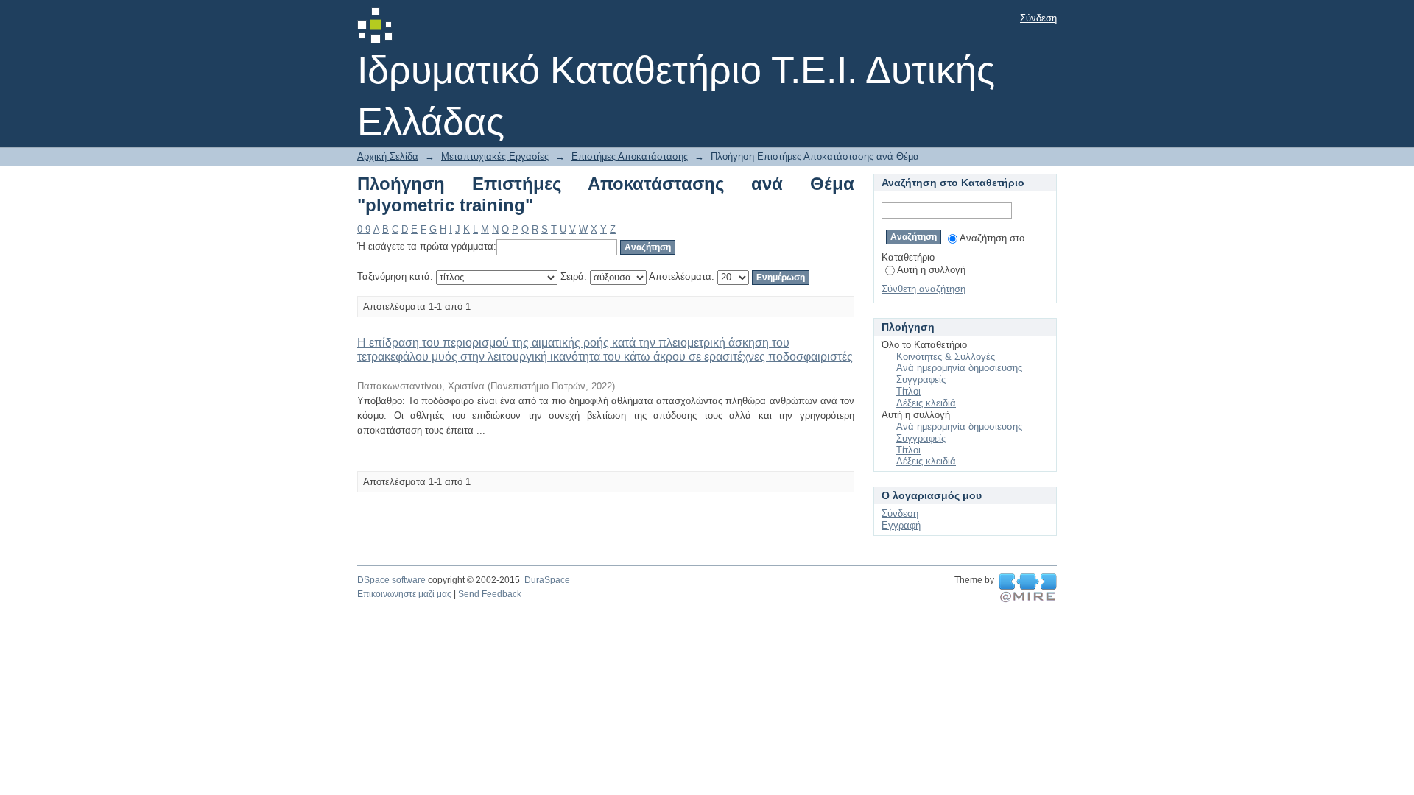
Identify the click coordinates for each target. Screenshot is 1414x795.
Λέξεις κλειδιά (926, 403)
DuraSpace (547, 580)
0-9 (363, 229)
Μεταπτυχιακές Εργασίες (495, 156)
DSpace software (391, 580)
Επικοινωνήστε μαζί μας (404, 594)
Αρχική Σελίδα (387, 156)
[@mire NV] (1028, 588)
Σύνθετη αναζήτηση (923, 288)
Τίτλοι (908, 391)
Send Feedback (489, 594)
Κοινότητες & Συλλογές (945, 356)
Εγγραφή (901, 525)
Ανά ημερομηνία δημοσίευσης (959, 367)
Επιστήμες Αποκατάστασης (629, 156)
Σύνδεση (1038, 18)
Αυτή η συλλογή (931, 269)
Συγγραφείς (921, 379)
